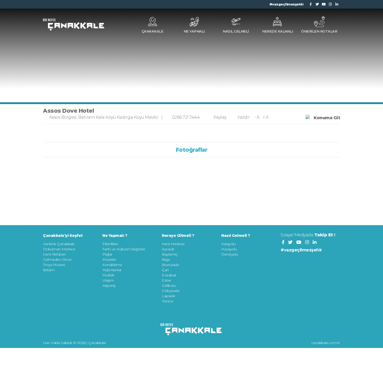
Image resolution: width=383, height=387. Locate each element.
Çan (165, 270)
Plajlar (107, 254)
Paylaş (219, 117)
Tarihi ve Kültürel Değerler (123, 249)
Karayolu (228, 244)
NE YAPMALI (194, 31)
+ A (266, 117)
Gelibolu (169, 285)
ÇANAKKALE (152, 31)
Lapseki (168, 296)
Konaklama (112, 264)
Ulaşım (108, 280)
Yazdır (243, 117)
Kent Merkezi (173, 244)
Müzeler (109, 259)
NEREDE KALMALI (277, 31)
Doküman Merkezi (59, 249)
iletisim (48, 270)
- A (257, 117)
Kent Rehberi (54, 254)
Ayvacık (168, 249)
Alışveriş (108, 285)
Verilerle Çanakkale (59, 244)
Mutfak (108, 275)
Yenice (167, 301)
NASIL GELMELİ (236, 31)
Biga (166, 259)
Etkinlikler (110, 244)
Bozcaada (170, 264)
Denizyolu (229, 254)
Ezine (166, 280)
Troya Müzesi (54, 264)
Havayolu (229, 249)
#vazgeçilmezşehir (286, 4)
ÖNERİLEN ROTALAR (319, 31)
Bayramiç (169, 254)
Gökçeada (170, 290)
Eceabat (169, 275)
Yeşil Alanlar (112, 270)
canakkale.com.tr (325, 342)
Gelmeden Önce (57, 259)
